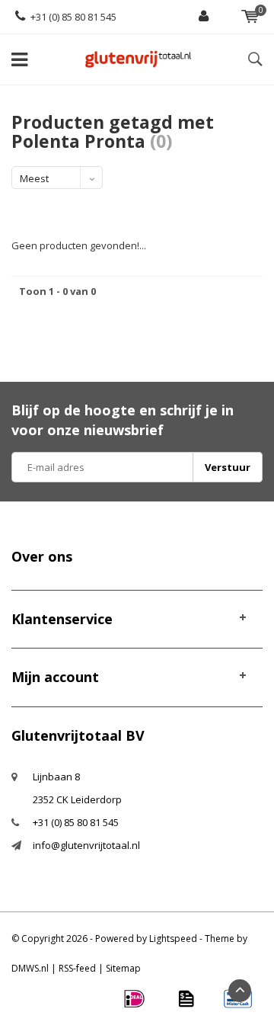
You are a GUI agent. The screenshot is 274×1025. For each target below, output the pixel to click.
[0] (250, 17)
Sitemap (123, 968)
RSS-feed (77, 968)
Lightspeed (173, 938)
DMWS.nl (30, 968)
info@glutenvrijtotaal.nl (86, 845)
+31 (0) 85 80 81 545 (73, 17)
